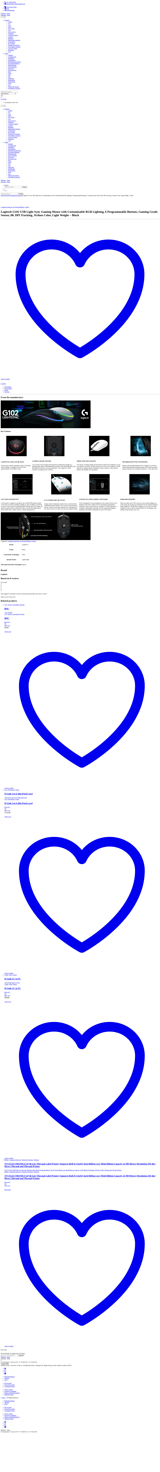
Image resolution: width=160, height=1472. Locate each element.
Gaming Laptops (13, 35)
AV (9, 23)
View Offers (10, 1453)
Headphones (11, 60)
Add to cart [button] (7, 631)
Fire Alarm (11, 28)
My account (7, 1383)
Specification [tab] (8, 388)
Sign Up (21, 1355)
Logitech (3, 383)
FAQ (5, 1380)
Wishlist (6, 1378)
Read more (7, 1190)
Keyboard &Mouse (13, 63)
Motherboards (12, 65)
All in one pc (12, 32)
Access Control (12, 48)
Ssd (9, 75)
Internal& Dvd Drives (14, 62)
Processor (11, 68)
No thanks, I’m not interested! (37, 1469)
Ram (9, 72)
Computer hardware (16, 195)
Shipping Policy (9, 1394)
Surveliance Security (14, 88)
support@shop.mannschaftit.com (15, 4)
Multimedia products (14, 40)
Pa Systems (11, 43)
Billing (6, 1160)
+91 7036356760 (11, 2)
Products (7, 20)
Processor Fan (12, 70)
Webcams (11, 78)
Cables (10, 22)
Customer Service (9, 1386)
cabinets (10, 55)
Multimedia (11, 80)
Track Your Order (11, 7)
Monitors (10, 38)
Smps (9, 73)
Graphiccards (12, 57)
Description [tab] (7, 387)
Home (2, 195)
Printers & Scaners (13, 87)
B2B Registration (9, 1376)
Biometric (11, 50)
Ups (9, 77)
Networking (11, 42)
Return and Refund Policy (12, 1393)
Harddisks (11, 58)
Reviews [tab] (7, 392)
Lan (9, 30)
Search (6, 185)
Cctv (9, 25)
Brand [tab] (6, 390)
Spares (6, 53)
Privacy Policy (8, 1389)
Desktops (11, 33)
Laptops (10, 37)
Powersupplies (12, 67)
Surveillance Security (14, 47)
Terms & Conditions (10, 1391)
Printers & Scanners (14, 45)
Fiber (9, 27)
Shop (7, 9)
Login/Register (10, 10)
